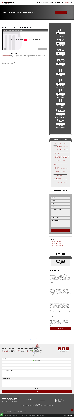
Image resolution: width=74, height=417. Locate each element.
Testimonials (52, 2)
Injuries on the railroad (6, 55)
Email (63, 351)
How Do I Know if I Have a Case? (57, 243)
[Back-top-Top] (72, 410)
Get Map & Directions (42, 400)
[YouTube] (26, 399)
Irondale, (33, 405)
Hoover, (30, 405)
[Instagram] (28, 399)
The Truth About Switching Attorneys (31, 415)
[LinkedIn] (31, 399)
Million (60, 33)
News (24, 415)
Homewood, (27, 405)
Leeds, (36, 405)
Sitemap (43, 415)
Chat (67, 351)
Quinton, (41, 405)
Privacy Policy (39, 415)
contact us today (5, 351)
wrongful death (21, 350)
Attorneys (38, 2)
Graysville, (48, 405)
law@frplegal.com (59, 401)
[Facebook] (24, 399)
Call (60, 351)
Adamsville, (22, 405)
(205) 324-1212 (67, 2)
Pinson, (38, 405)
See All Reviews (60, 328)
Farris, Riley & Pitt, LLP (11, 401)
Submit (37, 391)
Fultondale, (45, 405)
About (56, 2)
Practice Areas (43, 2)
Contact (62, 2)
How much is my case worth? (61, 12)
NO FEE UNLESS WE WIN (30, 351)
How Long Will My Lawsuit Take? (57, 245)
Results (47, 2)
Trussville (51, 405)
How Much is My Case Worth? (57, 241)
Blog (59, 2)
